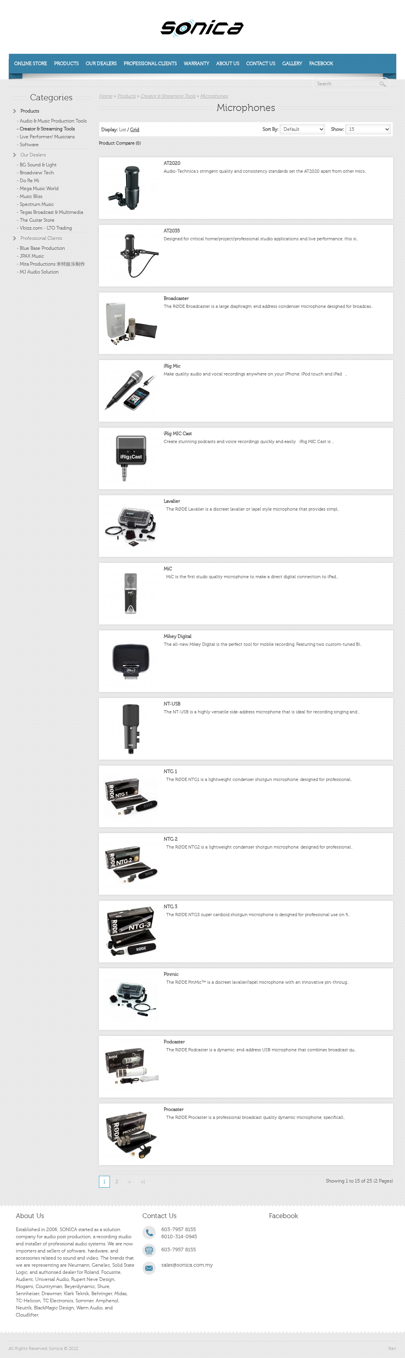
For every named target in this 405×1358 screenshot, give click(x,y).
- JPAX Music (30, 256)
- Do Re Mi (28, 180)
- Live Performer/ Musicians (46, 137)
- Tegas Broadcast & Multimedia (50, 212)
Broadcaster (176, 298)
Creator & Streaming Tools (167, 96)
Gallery (292, 63)
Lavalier (172, 501)
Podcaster (174, 1042)
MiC (168, 568)
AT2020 (172, 163)
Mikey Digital (177, 636)
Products (66, 63)
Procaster (174, 1109)
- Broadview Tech (35, 172)
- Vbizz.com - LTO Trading (44, 228)
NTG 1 (170, 771)
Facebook (321, 63)
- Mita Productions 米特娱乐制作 (51, 264)
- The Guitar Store (36, 220)
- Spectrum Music (35, 204)
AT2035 (172, 231)
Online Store (30, 63)
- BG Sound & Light (37, 165)
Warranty (196, 63)
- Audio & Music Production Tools (52, 121)
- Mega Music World (38, 188)
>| (143, 1181)
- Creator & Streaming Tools (46, 129)
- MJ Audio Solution (38, 272)
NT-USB (172, 704)
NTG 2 (171, 839)
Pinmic (171, 974)
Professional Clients (150, 63)
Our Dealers (101, 63)
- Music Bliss (29, 196)
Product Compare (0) (120, 143)
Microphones (214, 96)
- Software (28, 144)
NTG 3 (170, 906)
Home (105, 96)
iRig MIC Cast (178, 433)
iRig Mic (172, 366)
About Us (227, 63)
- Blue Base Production (41, 248)
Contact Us (260, 63)
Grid (134, 129)
